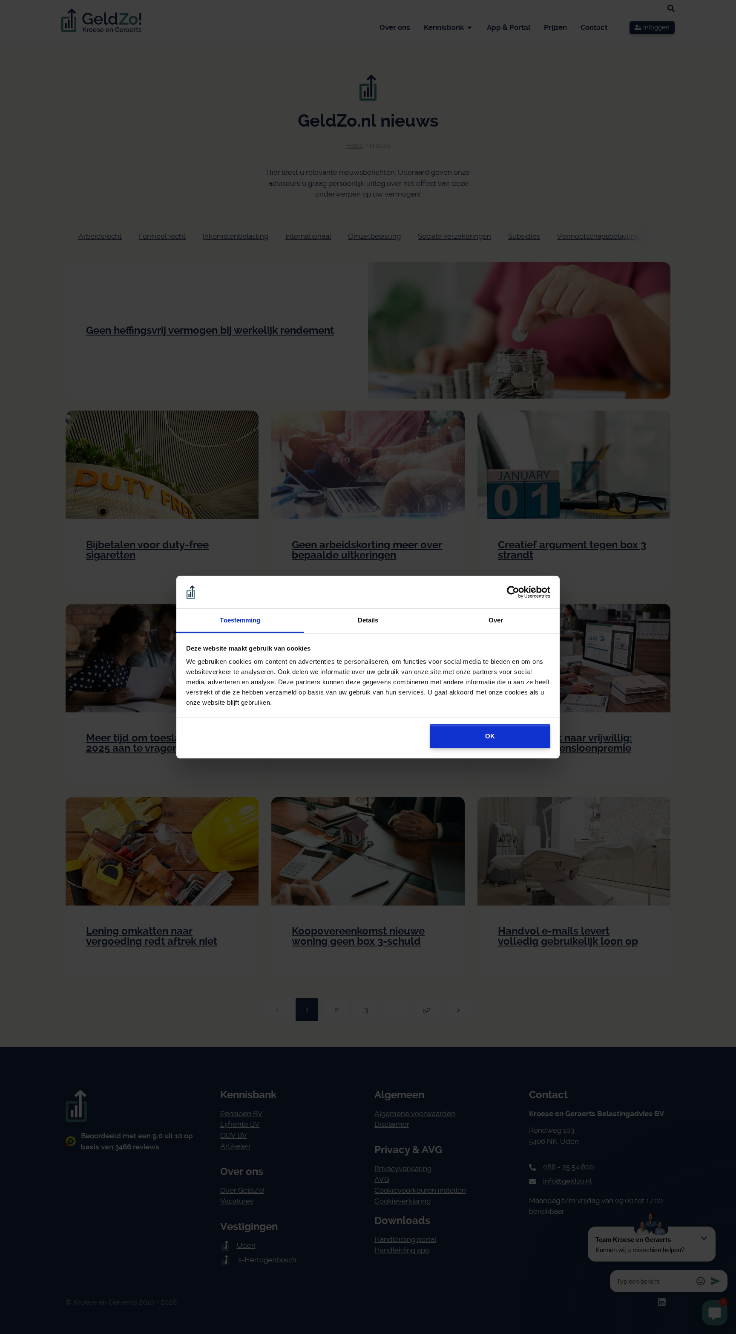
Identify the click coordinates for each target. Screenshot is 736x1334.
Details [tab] (368, 620)
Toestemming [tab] (240, 620)
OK (490, 736)
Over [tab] (496, 620)
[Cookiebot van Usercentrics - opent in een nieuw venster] (513, 592)
